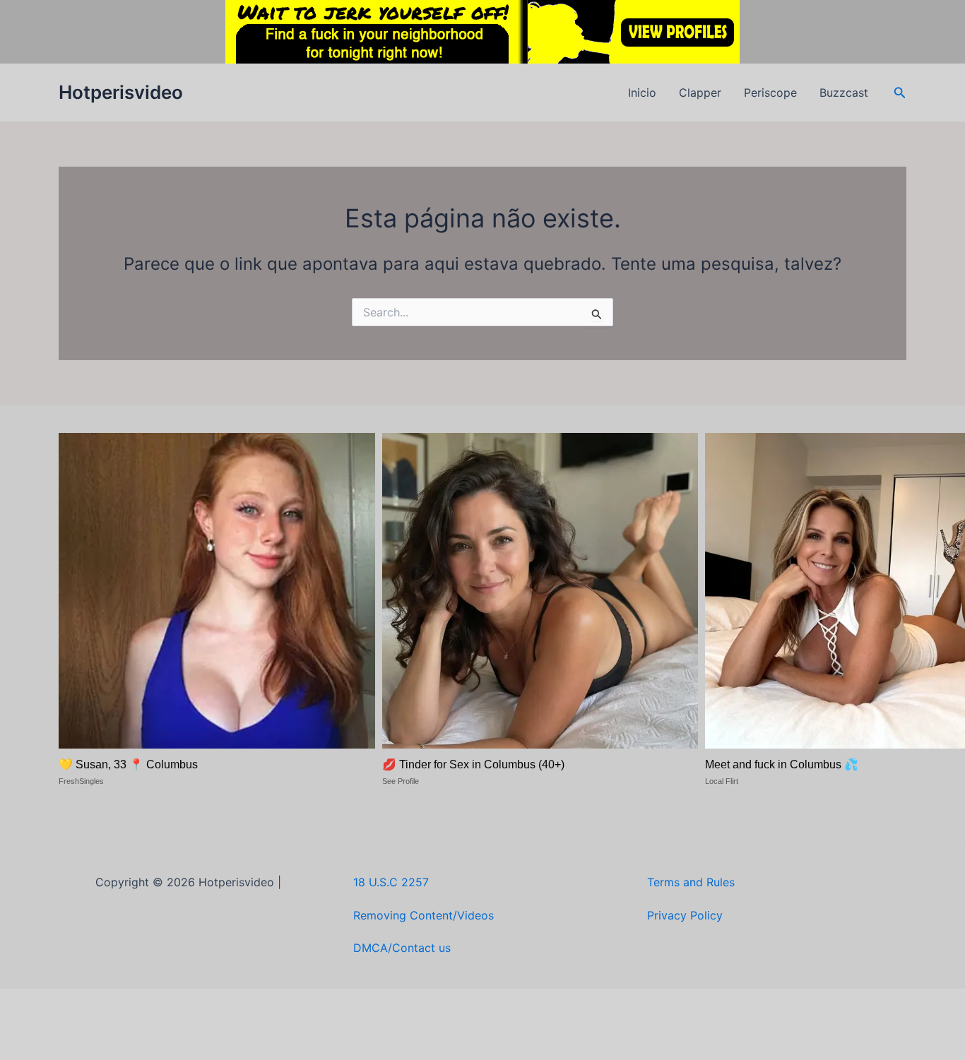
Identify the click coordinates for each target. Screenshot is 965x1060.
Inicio (642, 92)
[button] (900, 93)
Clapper (700, 92)
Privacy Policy (685, 915)
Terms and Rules (691, 882)
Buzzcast (843, 92)
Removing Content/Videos (423, 915)
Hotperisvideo (121, 92)
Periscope (770, 92)
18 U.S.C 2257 (391, 882)
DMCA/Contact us (402, 948)
